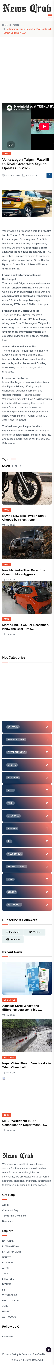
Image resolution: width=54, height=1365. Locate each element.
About (5, 1204)
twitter (37, 932)
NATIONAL (9, 1057)
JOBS (6, 1115)
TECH (5, 1273)
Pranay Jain (14, 175)
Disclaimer (8, 1221)
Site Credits (38, 1354)
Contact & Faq (10, 1210)
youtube (15, 939)
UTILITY (6, 1311)
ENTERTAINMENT (11, 1251)
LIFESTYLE (10, 1000)
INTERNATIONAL (11, 1246)
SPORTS (6, 1257)
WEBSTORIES (9, 1295)
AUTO (16, 25)
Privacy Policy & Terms (15, 1354)
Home (5, 25)
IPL (3, 1289)
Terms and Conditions (14, 1215)
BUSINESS (8, 1262)
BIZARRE (6, 1284)
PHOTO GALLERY (11, 1300)
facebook (14, 932)
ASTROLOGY (9, 1316)
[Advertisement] (27, 65)
